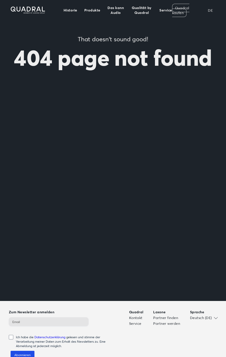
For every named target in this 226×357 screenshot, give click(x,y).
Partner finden (165, 318)
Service (135, 323)
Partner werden (166, 323)
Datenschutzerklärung (49, 337)
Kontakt (136, 318)
